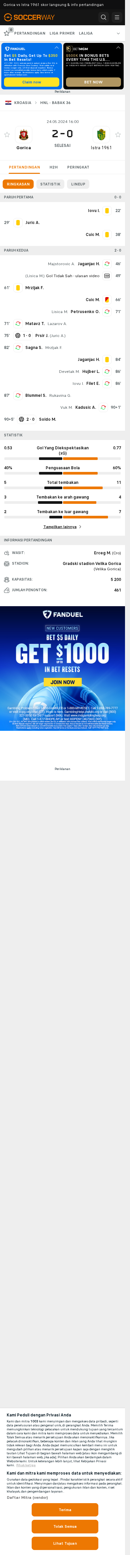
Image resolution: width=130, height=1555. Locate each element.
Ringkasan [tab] (18, 184)
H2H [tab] (53, 167)
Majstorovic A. (61, 264)
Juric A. (57, 335)
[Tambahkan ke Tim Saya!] (7, 134)
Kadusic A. (85, 407)
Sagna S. (33, 347)
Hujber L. (91, 371)
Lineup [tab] (78, 184)
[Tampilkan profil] (23, 134)
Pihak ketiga (26, 1465)
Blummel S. (35, 395)
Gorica (23, 148)
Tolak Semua (65, 1526)
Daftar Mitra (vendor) (27, 1497)
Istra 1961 (101, 148)
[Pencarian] (103, 17)
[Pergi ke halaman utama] (34, 17)
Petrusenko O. (85, 311)
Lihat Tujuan (65, 1543)
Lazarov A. (57, 323)
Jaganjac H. (89, 264)
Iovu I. (78, 383)
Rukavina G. (60, 395)
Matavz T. (35, 323)
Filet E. (93, 383)
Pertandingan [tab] (24, 167)
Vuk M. (66, 407)
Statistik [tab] (50, 184)
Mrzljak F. (53, 347)
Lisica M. (35, 275)
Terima (65, 1509)
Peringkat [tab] (78, 167)
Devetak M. (69, 371)
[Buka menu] (117, 17)
